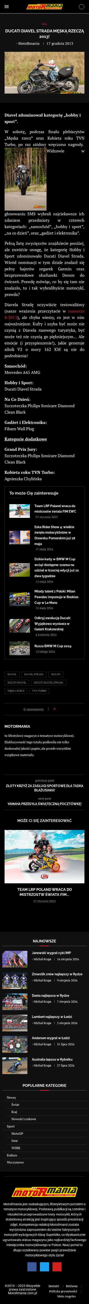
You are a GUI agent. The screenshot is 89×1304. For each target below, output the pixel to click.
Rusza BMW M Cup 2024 (52, 646)
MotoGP (17, 1133)
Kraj (14, 1112)
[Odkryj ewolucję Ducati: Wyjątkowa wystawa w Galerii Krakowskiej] (19, 626)
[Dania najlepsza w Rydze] (14, 1002)
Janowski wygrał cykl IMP (51, 953)
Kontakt (54, 1286)
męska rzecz (16, 690)
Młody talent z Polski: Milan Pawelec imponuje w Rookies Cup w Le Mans (56, 596)
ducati (55, 674)
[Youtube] (57, 1266)
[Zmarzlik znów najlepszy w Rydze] (14, 980)
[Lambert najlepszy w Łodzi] (14, 1023)
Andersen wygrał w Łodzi (51, 1038)
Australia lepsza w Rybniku (52, 1059)
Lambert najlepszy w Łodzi (52, 1017)
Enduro (12, 1155)
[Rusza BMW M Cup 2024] (19, 648)
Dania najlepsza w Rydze (50, 995)
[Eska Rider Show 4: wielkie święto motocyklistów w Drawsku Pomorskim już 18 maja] (19, 537)
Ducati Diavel (17, 682)
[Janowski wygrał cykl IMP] (14, 959)
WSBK (15, 1148)
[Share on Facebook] (60, 709)
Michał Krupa (42, 959)
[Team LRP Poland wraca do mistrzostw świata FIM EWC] (19, 511)
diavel (12, 674)
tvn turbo (39, 690)
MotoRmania (28, 43)
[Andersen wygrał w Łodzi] (14, 1044)
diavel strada (34, 674)
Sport (11, 1126)
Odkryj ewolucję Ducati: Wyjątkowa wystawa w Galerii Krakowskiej (52, 623)
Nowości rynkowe (23, 1119)
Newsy (11, 1097)
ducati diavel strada (48, 682)
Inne (14, 1140)
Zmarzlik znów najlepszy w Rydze (57, 974)
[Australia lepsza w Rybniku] (14, 1065)
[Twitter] (44, 1266)
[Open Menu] (6, 6)
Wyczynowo (15, 1162)
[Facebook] (32, 1266)
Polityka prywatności (63, 1291)
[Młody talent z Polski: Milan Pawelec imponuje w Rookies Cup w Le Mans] (19, 599)
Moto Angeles (66, 1296)
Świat (15, 1104)
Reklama (72, 1286)
